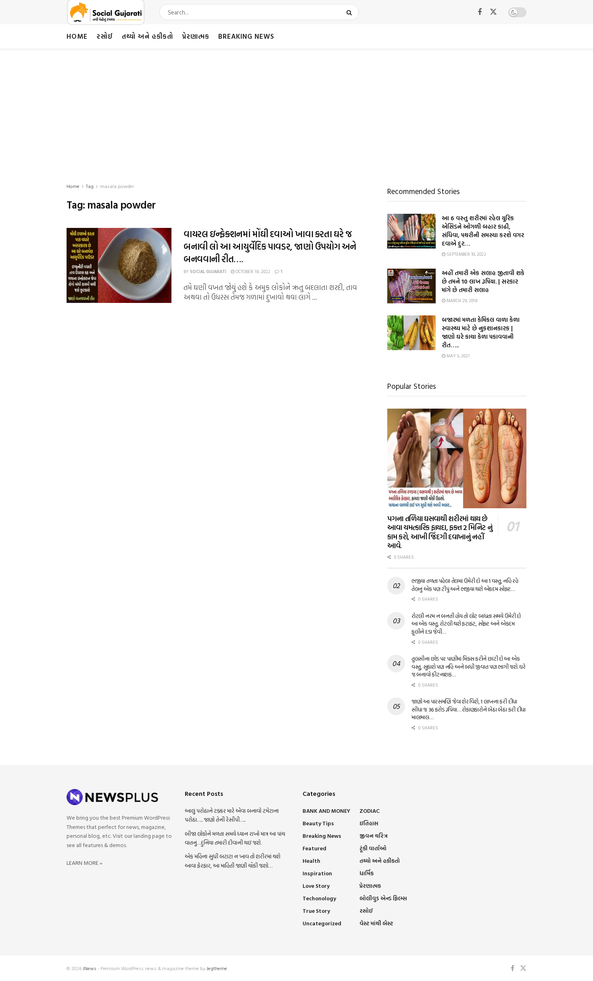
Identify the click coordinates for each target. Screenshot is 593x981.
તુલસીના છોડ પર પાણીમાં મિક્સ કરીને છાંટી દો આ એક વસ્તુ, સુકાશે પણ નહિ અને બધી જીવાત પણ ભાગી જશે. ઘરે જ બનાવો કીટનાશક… (468, 666)
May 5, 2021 (457, 356)
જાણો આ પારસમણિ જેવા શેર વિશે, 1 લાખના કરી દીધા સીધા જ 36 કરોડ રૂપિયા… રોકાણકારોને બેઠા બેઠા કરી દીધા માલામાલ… (468, 709)
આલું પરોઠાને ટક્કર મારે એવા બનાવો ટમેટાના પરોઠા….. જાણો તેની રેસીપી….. (232, 815)
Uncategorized (322, 923)
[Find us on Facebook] (480, 12)
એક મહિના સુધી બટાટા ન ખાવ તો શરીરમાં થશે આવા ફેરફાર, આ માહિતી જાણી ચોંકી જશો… (232, 860)
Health (311, 860)
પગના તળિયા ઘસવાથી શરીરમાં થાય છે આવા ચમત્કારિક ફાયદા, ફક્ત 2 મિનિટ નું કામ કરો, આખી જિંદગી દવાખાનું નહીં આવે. (439, 532)
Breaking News (246, 36)
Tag (90, 186)
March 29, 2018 (461, 300)
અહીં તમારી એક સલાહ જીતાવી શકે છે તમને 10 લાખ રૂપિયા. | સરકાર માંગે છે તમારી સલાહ (483, 281)
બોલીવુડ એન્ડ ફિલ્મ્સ (383, 898)
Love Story (316, 885)
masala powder (117, 186)
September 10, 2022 (465, 254)
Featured (314, 848)
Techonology (319, 898)
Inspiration (317, 873)
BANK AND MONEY (326, 810)
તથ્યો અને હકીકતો (147, 36)
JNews (89, 968)
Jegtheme (217, 968)
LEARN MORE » (84, 862)
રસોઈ (104, 36)
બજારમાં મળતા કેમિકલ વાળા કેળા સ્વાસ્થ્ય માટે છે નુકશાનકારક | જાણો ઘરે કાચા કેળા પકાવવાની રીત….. (481, 332)
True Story (316, 910)
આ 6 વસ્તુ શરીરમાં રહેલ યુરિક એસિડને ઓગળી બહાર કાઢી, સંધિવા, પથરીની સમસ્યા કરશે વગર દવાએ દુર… (483, 230)
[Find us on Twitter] (493, 12)
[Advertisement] (296, 108)
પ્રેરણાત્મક (195, 36)
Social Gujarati (208, 271)
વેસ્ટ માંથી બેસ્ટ (376, 923)
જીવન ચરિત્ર (373, 835)
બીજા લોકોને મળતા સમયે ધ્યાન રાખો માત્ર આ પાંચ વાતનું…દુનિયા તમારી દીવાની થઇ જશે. (235, 838)
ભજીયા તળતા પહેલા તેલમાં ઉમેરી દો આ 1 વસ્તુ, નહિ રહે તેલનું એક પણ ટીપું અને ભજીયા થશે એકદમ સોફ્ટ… (464, 584)
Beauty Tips (318, 823)
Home (77, 36)
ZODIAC (369, 810)
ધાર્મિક (366, 873)
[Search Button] (350, 12)
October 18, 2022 (252, 271)
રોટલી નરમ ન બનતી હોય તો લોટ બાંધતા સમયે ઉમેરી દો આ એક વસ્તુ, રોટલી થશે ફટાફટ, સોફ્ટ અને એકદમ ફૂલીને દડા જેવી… (466, 624)
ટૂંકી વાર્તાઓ (372, 848)
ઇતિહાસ (368, 823)
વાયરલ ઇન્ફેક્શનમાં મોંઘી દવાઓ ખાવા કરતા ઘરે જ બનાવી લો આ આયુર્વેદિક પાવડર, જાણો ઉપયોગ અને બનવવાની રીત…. (270, 246)
